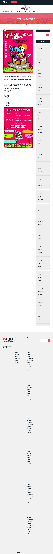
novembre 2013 (40, 129)
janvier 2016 (40, 81)
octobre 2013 (40, 132)
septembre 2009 (41, 263)
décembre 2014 (40, 104)
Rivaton (28, 76)
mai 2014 (39, 115)
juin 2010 (39, 238)
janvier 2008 (40, 319)
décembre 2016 (40, 70)
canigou (10, 76)
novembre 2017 (40, 51)
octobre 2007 (40, 324)
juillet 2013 (40, 137)
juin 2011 (39, 204)
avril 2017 (39, 65)
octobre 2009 (40, 260)
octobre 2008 (40, 294)
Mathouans (24, 76)
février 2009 (40, 283)
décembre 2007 (40, 322)
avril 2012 (39, 179)
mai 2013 (39, 143)
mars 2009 (40, 280)
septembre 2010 (30, 476)
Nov (31, 72)
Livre (16, 350)
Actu (16, 11)
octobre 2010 (40, 227)
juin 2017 (39, 59)
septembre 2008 (30, 525)
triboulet (6, 77)
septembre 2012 (40, 165)
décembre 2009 (40, 255)
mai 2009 (39, 274)
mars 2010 (39, 246)
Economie (16, 344)
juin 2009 (39, 271)
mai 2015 (39, 90)
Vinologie (16, 364)
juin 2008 (39, 305)
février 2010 (40, 249)
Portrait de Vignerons (22, 11)
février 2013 (40, 151)
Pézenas (30, 11)
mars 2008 (40, 313)
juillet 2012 (40, 171)
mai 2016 (39, 79)
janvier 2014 (40, 126)
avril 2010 (29, 486)
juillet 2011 (40, 202)
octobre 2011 (40, 196)
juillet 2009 (40, 269)
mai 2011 (39, 207)
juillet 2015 (40, 87)
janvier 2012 (40, 188)
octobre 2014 (40, 107)
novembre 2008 (40, 291)
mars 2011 (39, 213)
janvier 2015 (40, 101)
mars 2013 (29, 416)
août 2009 (39, 266)
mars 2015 (39, 95)
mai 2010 (39, 241)
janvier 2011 (40, 218)
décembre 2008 (40, 288)
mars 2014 (40, 121)
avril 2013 (39, 146)
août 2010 (39, 232)
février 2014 (40, 123)
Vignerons (17, 362)
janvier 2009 (40, 285)
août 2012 (39, 168)
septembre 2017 (40, 56)
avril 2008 (29, 535)
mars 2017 (29, 356)
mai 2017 (39, 62)
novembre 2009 (40, 257)
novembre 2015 (40, 84)
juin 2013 (39, 140)
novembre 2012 (40, 160)
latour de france (18, 76)
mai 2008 (39, 308)
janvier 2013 (40, 154)
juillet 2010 (40, 235)
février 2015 (40, 98)
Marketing (17, 352)
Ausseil (6, 76)
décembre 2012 (40, 157)
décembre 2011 (40, 190)
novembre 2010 (40, 224)
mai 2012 (39, 176)
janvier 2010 (40, 252)
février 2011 (40, 216)
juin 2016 (39, 76)
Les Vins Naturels (18, 348)
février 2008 (40, 316)
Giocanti (13, 76)
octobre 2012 (40, 162)
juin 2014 (39, 112)
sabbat (31, 76)
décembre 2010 (40, 221)
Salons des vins (8, 74)
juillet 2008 (40, 302)
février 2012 (40, 185)
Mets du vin (17, 354)
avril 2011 (39, 210)
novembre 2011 (40, 193)
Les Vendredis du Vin (18, 346)
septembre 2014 (41, 109)
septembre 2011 (40, 199)
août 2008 (39, 299)
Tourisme (35, 11)
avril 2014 (39, 118)
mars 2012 (39, 182)
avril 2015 (39, 93)
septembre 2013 (30, 405)
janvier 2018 (40, 48)
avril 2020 (39, 45)
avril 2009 (39, 277)
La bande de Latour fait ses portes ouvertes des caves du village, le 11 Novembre (18, 80)
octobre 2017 (40, 54)
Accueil (21, 19)
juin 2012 (39, 174)
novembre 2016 (40, 73)
